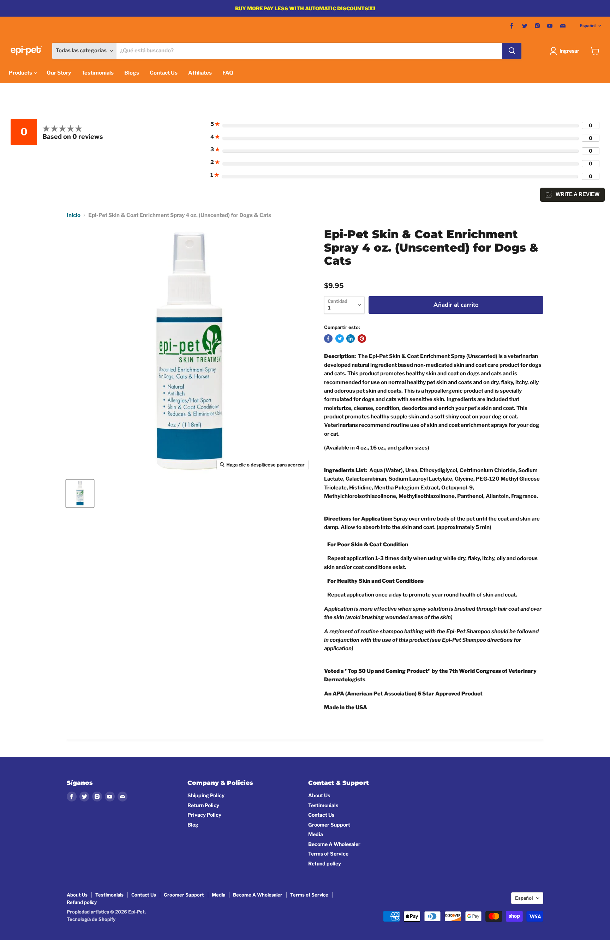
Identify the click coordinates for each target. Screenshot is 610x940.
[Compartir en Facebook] (328, 338)
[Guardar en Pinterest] (362, 338)
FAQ (227, 73)
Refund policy (324, 863)
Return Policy (203, 805)
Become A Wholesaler (334, 844)
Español (588, 25)
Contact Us (164, 73)
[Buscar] (511, 51)
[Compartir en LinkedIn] (350, 338)
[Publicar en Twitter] (339, 338)
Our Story (59, 73)
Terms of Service (328, 854)
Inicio (73, 215)
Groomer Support (329, 825)
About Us (319, 795)
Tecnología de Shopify (91, 919)
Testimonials (98, 73)
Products (21, 73)
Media (315, 834)
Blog (192, 825)
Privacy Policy (204, 815)
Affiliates (200, 73)
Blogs (131, 73)
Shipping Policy (206, 795)
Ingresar (569, 51)
